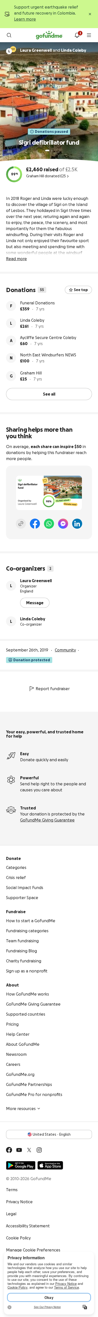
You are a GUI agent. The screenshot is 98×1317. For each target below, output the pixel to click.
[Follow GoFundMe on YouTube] (19, 1150)
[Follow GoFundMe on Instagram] (39, 1150)
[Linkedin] (77, 523)
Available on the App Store (50, 1165)
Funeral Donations (37, 303)
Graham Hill (31, 373)
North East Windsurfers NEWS (48, 355)
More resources (21, 1108)
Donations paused (51, 132)
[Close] (90, 14)
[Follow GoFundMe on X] (29, 1150)
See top (81, 290)
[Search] (9, 35)
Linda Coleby (32, 320)
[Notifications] (77, 35)
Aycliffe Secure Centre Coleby (48, 337)
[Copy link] (21, 523)
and (53, 50)
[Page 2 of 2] (52, 150)
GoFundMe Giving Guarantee (47, 820)
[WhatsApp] (49, 523)
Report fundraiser (53, 688)
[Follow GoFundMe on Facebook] (9, 1150)
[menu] (89, 35)
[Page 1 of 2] (47, 150)
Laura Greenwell (36, 580)
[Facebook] (35, 523)
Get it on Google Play (20, 1165)
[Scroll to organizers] (13, 49)
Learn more (25, 19)
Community (65, 650)
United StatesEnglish (52, 1134)
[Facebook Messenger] (63, 523)
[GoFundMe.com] (49, 35)
